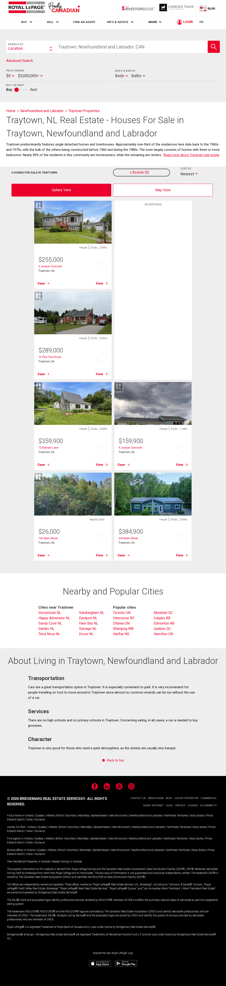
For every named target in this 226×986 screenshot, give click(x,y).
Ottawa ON (121, 623)
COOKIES (193, 805)
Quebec (40, 815)
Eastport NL (88, 618)
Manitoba (83, 815)
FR (201, 22)
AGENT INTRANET (153, 805)
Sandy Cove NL (50, 623)
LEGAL (169, 805)
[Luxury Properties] (177, 8)
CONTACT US (138, 798)
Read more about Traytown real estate (191, 155)
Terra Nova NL (49, 634)
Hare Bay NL (88, 623)
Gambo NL (46, 629)
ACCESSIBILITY (208, 805)
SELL (50, 22)
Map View (163, 190)
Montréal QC (163, 613)
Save (41, 283)
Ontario (29, 815)
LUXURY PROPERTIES (186, 798)
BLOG (169, 798)
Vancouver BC (123, 618)
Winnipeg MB (123, 629)
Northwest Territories (176, 815)
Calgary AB (162, 618)
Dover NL (86, 634)
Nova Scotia (197, 815)
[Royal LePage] (44, 8)
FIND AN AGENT (84, 22)
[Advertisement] (153, 276)
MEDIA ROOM (156, 798)
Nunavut (40, 819)
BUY (24, 22)
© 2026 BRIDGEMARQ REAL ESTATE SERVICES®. (46, 799)
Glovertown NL (49, 613)
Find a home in (15, 815)
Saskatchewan (99, 815)
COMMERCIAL (209, 798)
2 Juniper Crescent (50, 266)
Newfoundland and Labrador (146, 815)
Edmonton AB (164, 623)
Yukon (29, 819)
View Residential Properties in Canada (28, 861)
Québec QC (162, 629)
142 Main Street (48, 538)
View (99, 283)
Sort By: (186, 168)
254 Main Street (128, 538)
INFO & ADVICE (117, 22)
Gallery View (61, 190)
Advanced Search (19, 61)
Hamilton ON (163, 634)
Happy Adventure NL (54, 618)
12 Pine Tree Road (49, 357)
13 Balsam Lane (48, 447)
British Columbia (66, 815)
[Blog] (207, 8)
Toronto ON (121, 613)
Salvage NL (88, 629)
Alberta (50, 815)
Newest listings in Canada (67, 861)
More (153, 22)
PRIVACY (180, 805)
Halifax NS (121, 634)
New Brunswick (118, 815)
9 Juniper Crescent (130, 447)
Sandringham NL (91, 613)
